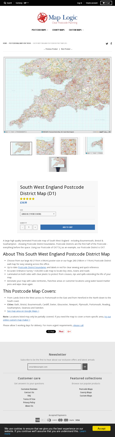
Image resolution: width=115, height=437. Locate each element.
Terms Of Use (29, 399)
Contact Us (29, 392)
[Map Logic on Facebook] (111, 43)
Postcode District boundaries (32, 267)
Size (21, 210)
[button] (27, 198)
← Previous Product (51, 49)
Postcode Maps (39, 29)
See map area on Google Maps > (23, 311)
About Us (29, 405)
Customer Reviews (29, 389)
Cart (107, 3)
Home (5, 43)
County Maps (58, 29)
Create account (92, 3)
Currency (19, 3)
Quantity (23, 223)
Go (85, 366)
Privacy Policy (29, 402)
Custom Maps (75, 29)
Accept (101, 428)
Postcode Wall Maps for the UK (20, 43)
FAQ (29, 395)
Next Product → (66, 49)
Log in (79, 3)
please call (78, 325)
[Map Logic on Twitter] (107, 43)
